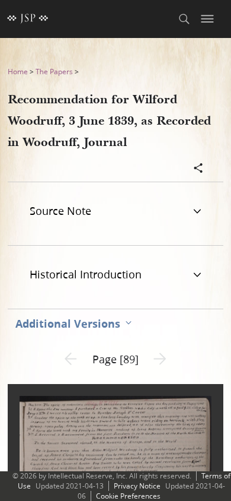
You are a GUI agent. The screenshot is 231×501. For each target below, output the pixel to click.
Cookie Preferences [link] (128, 496)
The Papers (54, 71)
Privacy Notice (137, 486)
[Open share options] (198, 169)
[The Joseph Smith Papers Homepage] (28, 19)
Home (18, 71)
